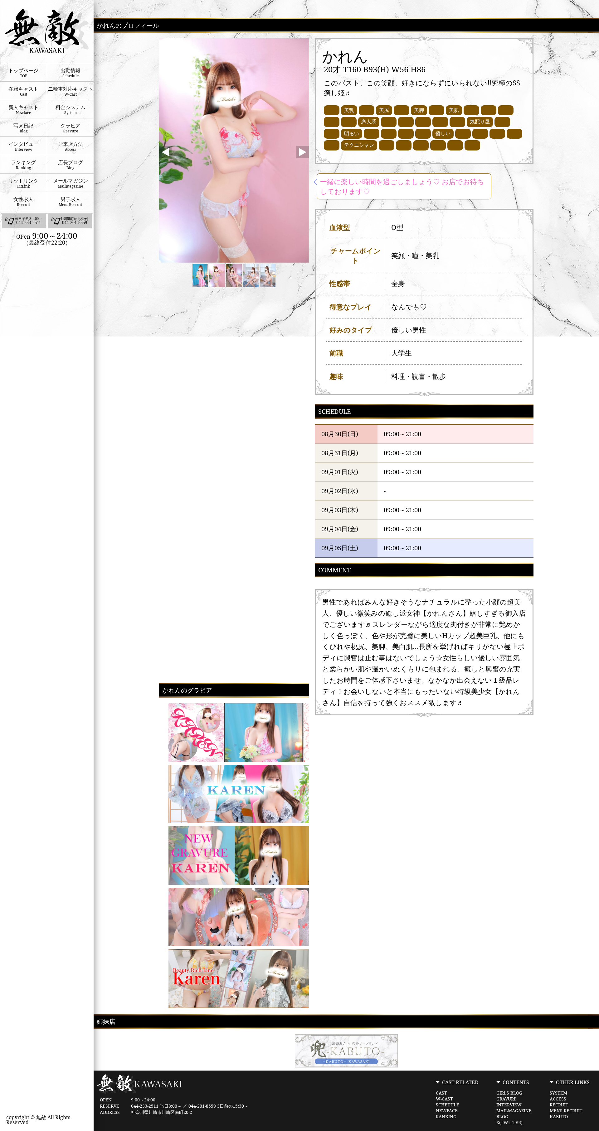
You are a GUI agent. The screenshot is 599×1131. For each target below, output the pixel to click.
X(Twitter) (509, 1122)
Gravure (506, 1099)
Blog (502, 1116)
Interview (509, 1105)
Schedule (447, 1105)
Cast (441, 1093)
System (558, 1093)
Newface (447, 1111)
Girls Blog (509, 1093)
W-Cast (444, 1099)
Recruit (559, 1105)
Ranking (446, 1116)
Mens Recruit (566, 1111)
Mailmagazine (514, 1111)
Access (558, 1099)
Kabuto (559, 1116)
